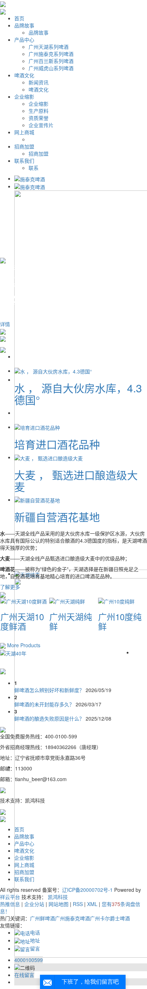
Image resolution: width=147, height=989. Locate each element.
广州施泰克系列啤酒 (51, 53)
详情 (5, 324)
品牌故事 (24, 25)
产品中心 (24, 39)
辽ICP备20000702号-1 (87, 889)
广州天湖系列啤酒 (49, 46)
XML (92, 903)
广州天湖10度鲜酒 (22, 621)
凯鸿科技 (58, 896)
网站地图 (59, 903)
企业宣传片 (41, 125)
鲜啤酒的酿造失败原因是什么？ (50, 718)
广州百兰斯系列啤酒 (51, 60)
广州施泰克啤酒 (72, 918)
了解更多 (10, 586)
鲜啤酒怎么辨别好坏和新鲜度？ (50, 690)
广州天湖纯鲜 (70, 621)
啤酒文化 (24, 75)
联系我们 (24, 160)
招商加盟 (24, 146)
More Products (23, 645)
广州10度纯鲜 (120, 621)
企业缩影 (24, 96)
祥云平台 (10, 896)
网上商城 (24, 132)
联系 (34, 167)
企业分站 (34, 903)
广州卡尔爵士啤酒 (110, 918)
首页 (19, 18)
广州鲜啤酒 (42, 918)
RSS (78, 903)
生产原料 (39, 110)
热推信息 (10, 903)
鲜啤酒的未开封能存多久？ (45, 704)
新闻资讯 (39, 82)
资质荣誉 (39, 117)
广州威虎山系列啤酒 (51, 68)
